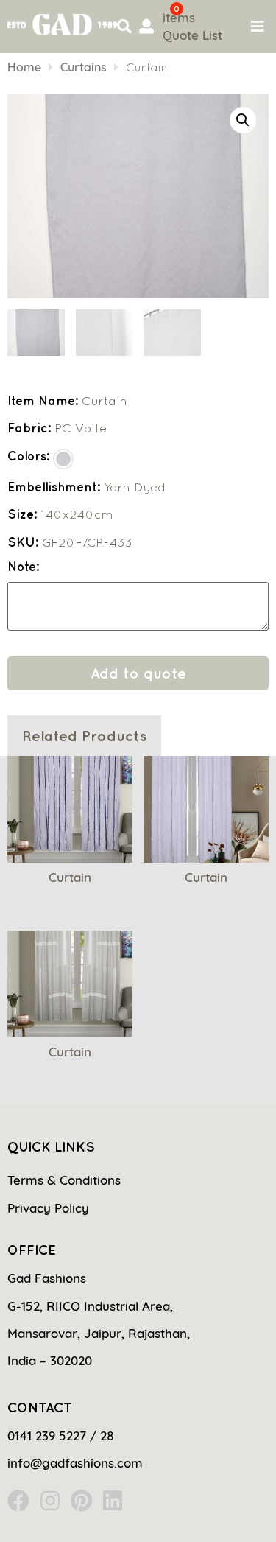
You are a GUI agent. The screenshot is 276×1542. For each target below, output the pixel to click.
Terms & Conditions (64, 1180)
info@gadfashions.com (75, 1463)
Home (24, 67)
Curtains (83, 67)
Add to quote (138, 673)
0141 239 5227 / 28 (60, 1435)
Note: (23, 567)
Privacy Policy (48, 1208)
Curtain (70, 877)
